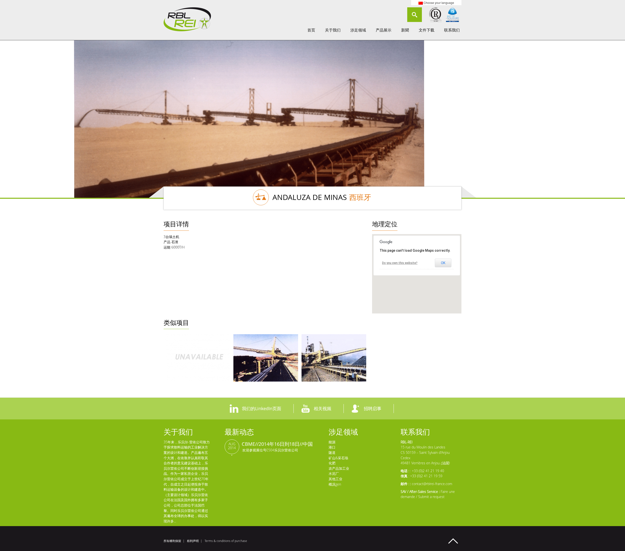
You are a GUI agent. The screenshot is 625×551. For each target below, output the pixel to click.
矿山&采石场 (338, 458)
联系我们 (452, 30)
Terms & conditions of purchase (226, 541)
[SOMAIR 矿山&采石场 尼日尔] (334, 358)
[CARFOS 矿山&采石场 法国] (197, 358)
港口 (332, 447)
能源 (332, 442)
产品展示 (383, 30)
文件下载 (426, 30)
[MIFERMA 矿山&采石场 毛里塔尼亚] (265, 358)
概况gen (335, 484)
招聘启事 (372, 408)
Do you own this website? (399, 263)
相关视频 (322, 408)
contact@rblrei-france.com (432, 483)
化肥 (332, 463)
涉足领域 (358, 30)
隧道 (332, 452)
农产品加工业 (339, 468)
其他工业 (335, 479)
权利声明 (193, 541)
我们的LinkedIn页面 (261, 408)
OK (443, 263)
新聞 (405, 30)
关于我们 (333, 30)
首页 (311, 30)
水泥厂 (334, 473)
